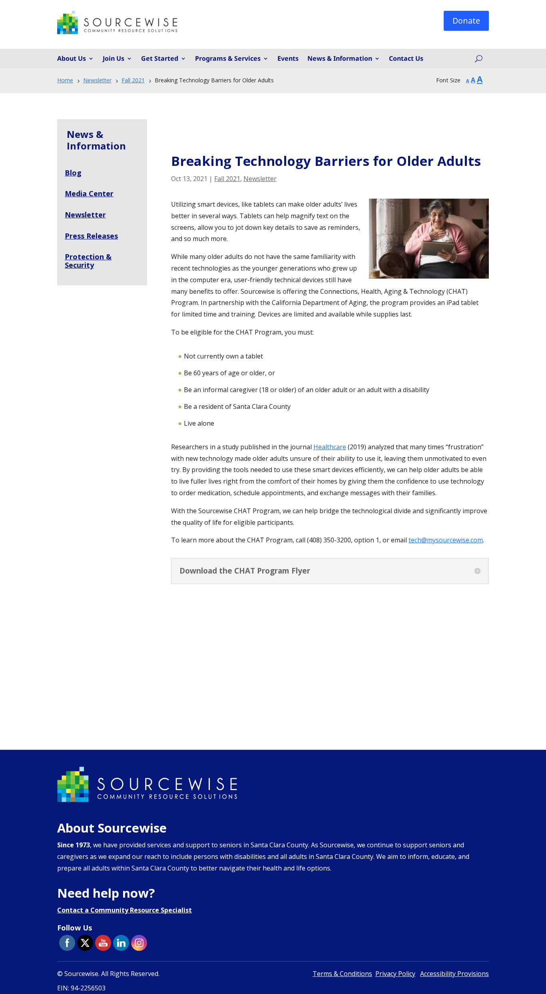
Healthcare (329, 446)
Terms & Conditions (342, 973)
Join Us (113, 59)
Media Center (89, 193)
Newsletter (260, 178)
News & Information (339, 59)
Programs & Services (228, 59)
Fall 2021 (227, 178)
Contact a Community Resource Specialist (124, 910)
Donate (466, 20)
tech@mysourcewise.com (446, 540)
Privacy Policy (395, 973)
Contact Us (406, 59)
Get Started (159, 59)
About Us (71, 59)
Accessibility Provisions (454, 973)
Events (288, 59)
